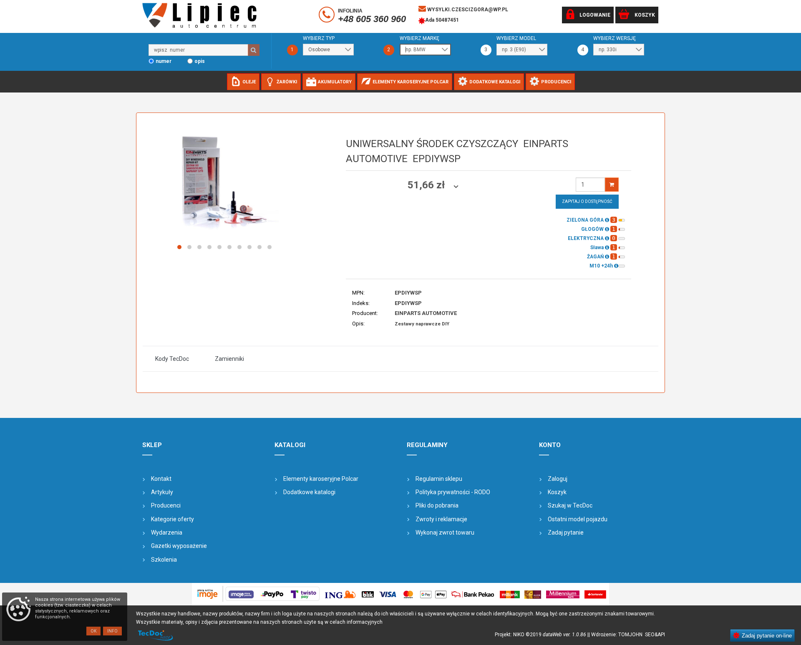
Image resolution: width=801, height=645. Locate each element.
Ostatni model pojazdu (577, 519)
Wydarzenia (166, 532)
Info (112, 631)
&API (660, 635)
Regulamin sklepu (439, 478)
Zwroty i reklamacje (441, 519)
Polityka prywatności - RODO (453, 492)
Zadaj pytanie (566, 532)
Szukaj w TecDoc (570, 505)
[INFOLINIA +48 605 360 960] (328, 16)
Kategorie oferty (172, 519)
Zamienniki (229, 358)
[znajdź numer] (253, 50)
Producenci (166, 505)
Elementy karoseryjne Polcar (320, 478)
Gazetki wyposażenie (179, 545)
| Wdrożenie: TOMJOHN (617, 635)
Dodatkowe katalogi (309, 492)
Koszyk (557, 492)
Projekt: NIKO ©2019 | (542, 635)
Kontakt (161, 478)
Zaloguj (557, 478)
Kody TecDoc (172, 358)
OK (93, 631)
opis (199, 61)
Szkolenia (164, 559)
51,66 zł (427, 185)
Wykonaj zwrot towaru (445, 532)
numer (163, 61)
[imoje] (400, 594)
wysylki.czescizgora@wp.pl (467, 9)
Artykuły (162, 492)
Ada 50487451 (442, 20)
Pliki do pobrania (437, 505)
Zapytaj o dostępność (587, 201)
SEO (650, 635)
